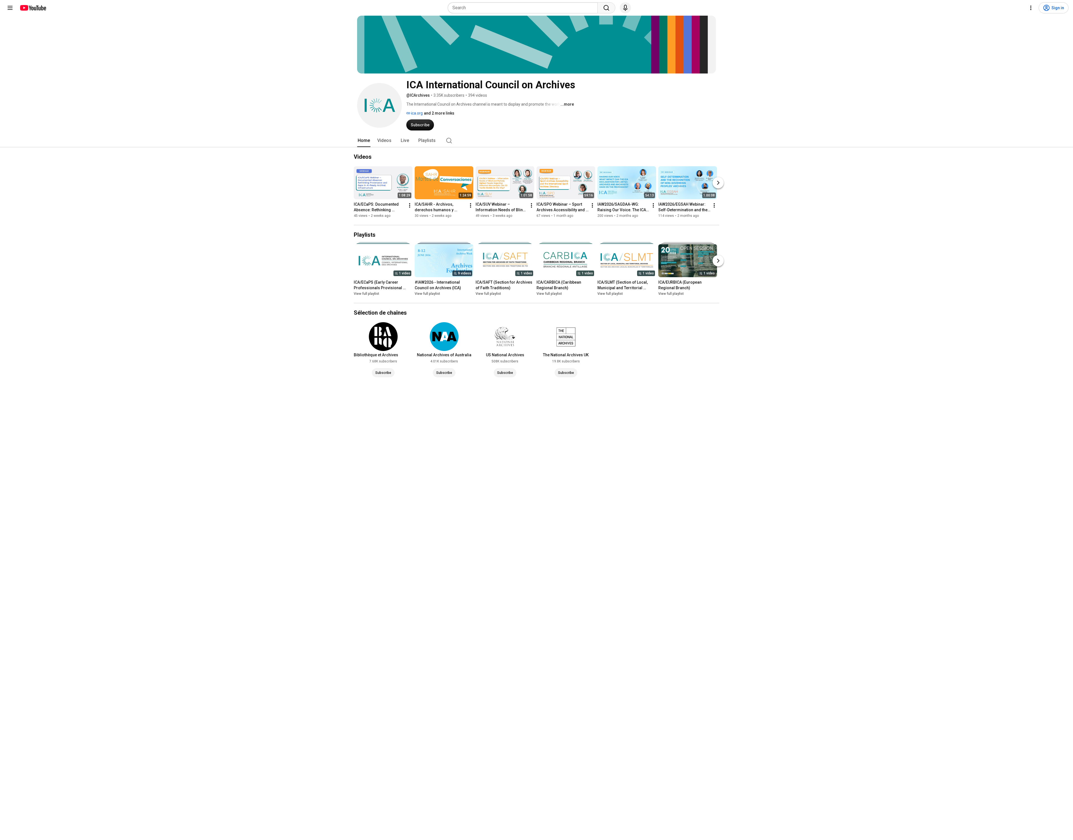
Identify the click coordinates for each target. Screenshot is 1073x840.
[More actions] (409, 205)
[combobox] (524, 7)
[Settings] (1030, 7)
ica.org (416, 113)
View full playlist (366, 294)
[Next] (718, 182)
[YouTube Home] (33, 8)
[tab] (364, 140)
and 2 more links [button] (439, 113)
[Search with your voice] (625, 7)
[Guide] (10, 7)
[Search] (606, 7)
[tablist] (536, 140)
